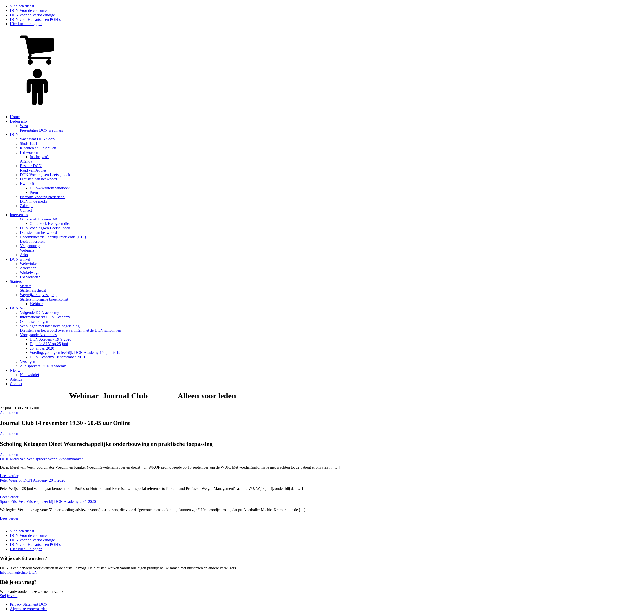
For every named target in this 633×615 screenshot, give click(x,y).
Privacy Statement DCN (29, 604)
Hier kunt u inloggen (26, 24)
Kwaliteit (27, 183)
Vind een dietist (22, 6)
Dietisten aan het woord (38, 179)
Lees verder (9, 476)
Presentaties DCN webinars (41, 130)
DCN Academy (22, 308)
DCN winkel (20, 259)
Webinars (27, 250)
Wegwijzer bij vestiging (38, 295)
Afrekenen (28, 268)
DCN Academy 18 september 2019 (57, 357)
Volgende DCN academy (39, 312)
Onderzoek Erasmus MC (39, 219)
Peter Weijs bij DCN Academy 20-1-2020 (32, 480)
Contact (26, 210)
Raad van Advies (33, 170)
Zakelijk (26, 206)
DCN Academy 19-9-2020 (50, 339)
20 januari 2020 (42, 348)
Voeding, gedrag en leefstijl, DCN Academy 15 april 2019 (75, 353)
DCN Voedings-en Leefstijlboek (45, 175)
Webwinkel (29, 264)
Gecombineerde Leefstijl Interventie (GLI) (53, 237)
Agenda (26, 161)
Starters (16, 281)
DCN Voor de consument (30, 10)
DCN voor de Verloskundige (32, 15)
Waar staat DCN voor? (37, 139)
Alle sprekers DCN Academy (43, 366)
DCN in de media (33, 201)
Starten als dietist (33, 290)
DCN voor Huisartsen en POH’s (35, 19)
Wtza (24, 126)
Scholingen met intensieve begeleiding (50, 326)
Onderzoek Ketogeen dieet (50, 223)
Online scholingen (34, 321)
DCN (14, 134)
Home (15, 117)
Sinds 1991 (28, 143)
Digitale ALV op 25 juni (49, 344)
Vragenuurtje (30, 246)
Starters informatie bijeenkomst (44, 299)
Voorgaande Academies (38, 335)
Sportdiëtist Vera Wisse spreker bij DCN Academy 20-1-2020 (48, 501)
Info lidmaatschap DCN (18, 572)
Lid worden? (30, 277)
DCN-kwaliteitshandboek (50, 188)
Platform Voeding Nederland (42, 197)
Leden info (18, 121)
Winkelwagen (30, 272)
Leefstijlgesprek (32, 241)
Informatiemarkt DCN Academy (45, 317)
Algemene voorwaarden (28, 609)
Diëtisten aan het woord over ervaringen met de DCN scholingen (70, 330)
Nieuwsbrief (29, 375)
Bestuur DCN (31, 166)
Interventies (19, 215)
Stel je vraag (9, 596)
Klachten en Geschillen (38, 148)
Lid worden (29, 152)
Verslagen (27, 361)
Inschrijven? (39, 157)
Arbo (24, 255)
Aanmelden (9, 412)
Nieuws (16, 370)
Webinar (36, 304)
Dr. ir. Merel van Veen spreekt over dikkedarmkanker (41, 459)
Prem (34, 192)
